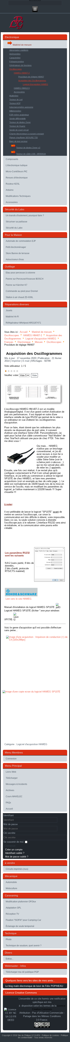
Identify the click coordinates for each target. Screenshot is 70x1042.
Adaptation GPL (13, 907)
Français (8, 342)
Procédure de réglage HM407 (31, 77)
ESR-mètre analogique (19, 115)
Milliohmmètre (15, 111)
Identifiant (8, 815)
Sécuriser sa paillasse (16, 221)
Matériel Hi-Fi (12, 316)
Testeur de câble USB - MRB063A (31, 154)
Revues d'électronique (17, 177)
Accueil (23, 332)
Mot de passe (10, 824)
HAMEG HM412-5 (22, 88)
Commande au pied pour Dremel (22, 291)
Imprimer (16, 361)
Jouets (9, 310)
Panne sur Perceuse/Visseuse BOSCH (24, 279)
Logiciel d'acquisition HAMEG (35, 84)
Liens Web (11, 772)
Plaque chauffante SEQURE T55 (23, 137)
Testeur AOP (14, 103)
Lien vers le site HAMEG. (19, 598)
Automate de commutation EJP (21, 241)
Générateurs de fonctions (20, 65)
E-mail (26, 361)
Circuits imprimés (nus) (17, 869)
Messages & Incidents (16, 784)
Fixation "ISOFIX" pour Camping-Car (23, 920)
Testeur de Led (15, 99)
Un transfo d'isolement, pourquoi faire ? (25, 215)
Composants (12, 159)
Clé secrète (9, 833)
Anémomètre (14, 54)
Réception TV (12, 914)
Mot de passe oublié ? (16, 856)
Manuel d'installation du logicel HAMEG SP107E (29, 607)
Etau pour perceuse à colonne (20, 272)
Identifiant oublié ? (14, 853)
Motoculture (11, 888)
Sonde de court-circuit (19, 130)
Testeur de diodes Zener (20, 122)
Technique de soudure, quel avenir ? (23, 945)
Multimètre (13, 96)
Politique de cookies (50, 1035)
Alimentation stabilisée (18, 50)
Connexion (11, 758)
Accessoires (19, 92)
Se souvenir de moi (13, 841)
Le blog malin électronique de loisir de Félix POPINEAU (34, 986)
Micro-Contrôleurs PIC (16, 171)
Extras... (9, 959)
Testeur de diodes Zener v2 (28, 147)
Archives (10, 790)
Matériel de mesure (22, 45)
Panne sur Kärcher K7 (16, 285)
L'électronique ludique (16, 165)
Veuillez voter (11, 375)
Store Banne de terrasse (17, 253)
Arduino (9, 190)
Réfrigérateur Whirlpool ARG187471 (23, 323)
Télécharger (12, 778)
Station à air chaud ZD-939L (19, 297)
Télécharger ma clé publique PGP (22, 972)
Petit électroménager (16, 247)
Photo (8, 939)
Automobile (11, 882)
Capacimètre (14, 58)
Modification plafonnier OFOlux (21, 901)
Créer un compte (13, 849)
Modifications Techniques (18, 196)
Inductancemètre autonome (21, 107)
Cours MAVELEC (14, 796)
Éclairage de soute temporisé (20, 926)
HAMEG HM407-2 (22, 73)
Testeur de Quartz (17, 126)
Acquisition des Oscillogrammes (32, 80)
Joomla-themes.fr (40, 1040)
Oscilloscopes (15, 69)
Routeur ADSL (13, 184)
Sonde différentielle (17, 118)
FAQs (8, 802)
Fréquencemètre (16, 61)
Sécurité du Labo (14, 228)
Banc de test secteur (18, 141)
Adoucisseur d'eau (15, 259)
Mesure (39, 342)
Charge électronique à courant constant (26, 134)
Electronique (24, 342)
